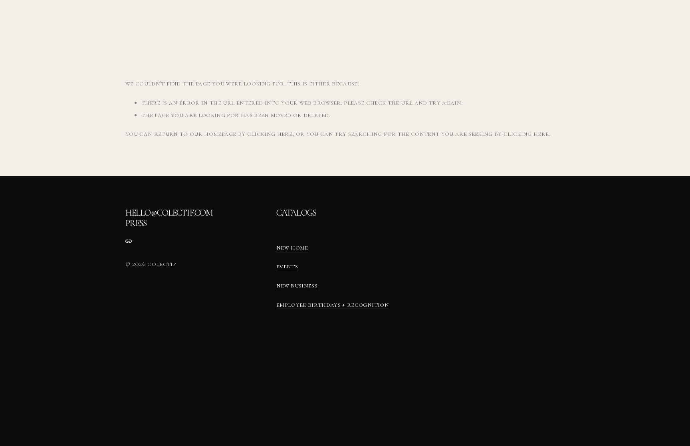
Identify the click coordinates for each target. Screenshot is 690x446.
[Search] (128, 21)
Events (287, 266)
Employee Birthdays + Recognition (332, 304)
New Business (296, 285)
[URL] (128, 241)
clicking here (269, 133)
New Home (292, 247)
